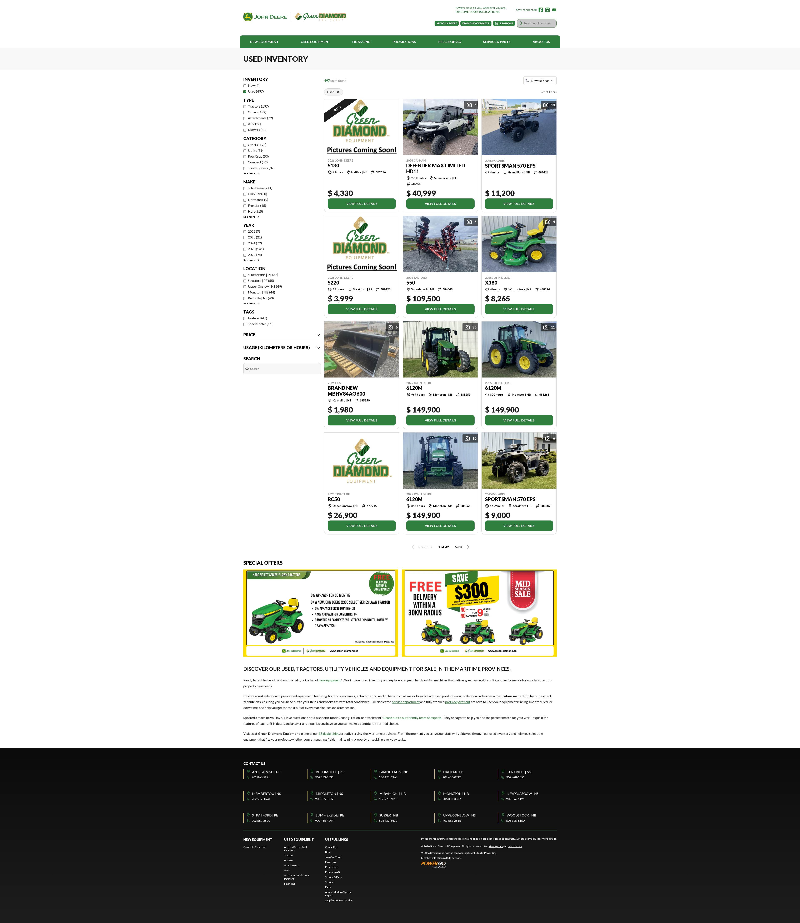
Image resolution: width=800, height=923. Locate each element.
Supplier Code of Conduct (339, 900)
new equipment (330, 680)
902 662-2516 (451, 820)
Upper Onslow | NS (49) (265, 286)
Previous (425, 547)
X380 (491, 283)
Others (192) (257, 112)
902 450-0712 (451, 777)
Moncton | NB (456, 793)
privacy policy (495, 846)
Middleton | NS (329, 793)
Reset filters (548, 92)
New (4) (253, 85)
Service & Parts (496, 42)
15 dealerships (329, 733)
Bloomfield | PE (330, 772)
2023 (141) (256, 249)
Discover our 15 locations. (478, 12)
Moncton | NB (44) (261, 292)
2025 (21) (255, 237)
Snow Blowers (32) (261, 168)
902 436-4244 (324, 820)
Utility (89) (256, 150)
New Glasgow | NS (523, 793)
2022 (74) (255, 255)
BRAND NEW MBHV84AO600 (346, 391)
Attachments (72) (260, 118)
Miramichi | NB (392, 793)
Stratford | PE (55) (261, 280)
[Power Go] (458, 864)
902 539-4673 (261, 799)
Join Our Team (333, 857)
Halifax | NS (453, 772)
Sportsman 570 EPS (510, 166)
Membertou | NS (266, 793)
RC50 (334, 499)
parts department (457, 702)
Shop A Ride (444, 857)
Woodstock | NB (521, 815)
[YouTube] (554, 9)
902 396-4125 (515, 799)
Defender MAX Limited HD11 (435, 168)
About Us (541, 42)
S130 (333, 165)
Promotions (404, 42)
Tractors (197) (258, 106)
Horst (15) (255, 211)
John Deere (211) (260, 188)
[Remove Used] (338, 91)
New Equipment (264, 42)
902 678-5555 (515, 777)
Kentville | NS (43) (261, 298)
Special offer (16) (260, 324)
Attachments (291, 865)
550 (410, 283)
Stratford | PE (265, 815)
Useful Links (336, 839)
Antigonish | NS (266, 772)
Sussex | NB (388, 815)
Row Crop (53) (258, 156)
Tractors (289, 855)
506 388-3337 (451, 799)
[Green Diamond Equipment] (295, 17)
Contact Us (331, 847)
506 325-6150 (515, 820)
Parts (328, 887)
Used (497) (256, 91)
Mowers (289, 860)
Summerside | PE (330, 815)
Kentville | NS (519, 772)
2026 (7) (254, 231)
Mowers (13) (257, 130)
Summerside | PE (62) (263, 275)
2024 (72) (255, 243)
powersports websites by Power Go (475, 852)
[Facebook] (540, 9)
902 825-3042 (324, 799)
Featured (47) (257, 318)
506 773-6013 (388, 799)
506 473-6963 (388, 777)
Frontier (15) (257, 205)
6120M (414, 388)
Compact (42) (258, 162)
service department (406, 702)
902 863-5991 (261, 777)
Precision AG (449, 42)
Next (458, 547)
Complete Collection (254, 847)
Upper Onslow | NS (459, 815)
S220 (333, 283)
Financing (361, 42)
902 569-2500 (261, 820)
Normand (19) (258, 200)
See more (249, 173)
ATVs (287, 870)
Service (329, 882)
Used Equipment (315, 42)
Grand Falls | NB (393, 772)
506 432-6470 (388, 820)
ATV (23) (254, 124)
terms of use (515, 846)
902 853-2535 (324, 777)
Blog (327, 852)
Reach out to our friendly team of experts (412, 718)
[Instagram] (547, 9)
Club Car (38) (257, 194)
